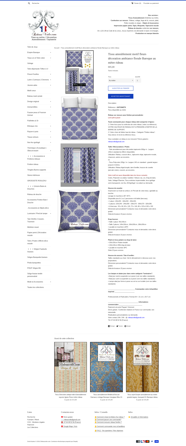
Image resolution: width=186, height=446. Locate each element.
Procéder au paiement (151, 3)
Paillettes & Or (32, 121)
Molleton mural (33, 227)
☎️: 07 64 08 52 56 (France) (71, 422)
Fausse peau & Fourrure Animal (39, 114)
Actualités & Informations (139, 417)
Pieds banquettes (34, 263)
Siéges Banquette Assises (37, 257)
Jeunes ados (39, 85)
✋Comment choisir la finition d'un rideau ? (110, 417)
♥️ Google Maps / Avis (69, 426)
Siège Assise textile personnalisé (34, 275)
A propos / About (33, 419)
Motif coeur (31, 91)
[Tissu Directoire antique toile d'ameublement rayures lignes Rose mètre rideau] (70, 367)
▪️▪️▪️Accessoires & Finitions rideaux (36, 157)
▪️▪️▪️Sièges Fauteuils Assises (37, 250)
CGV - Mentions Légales (36, 422)
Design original (39, 101)
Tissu (109, 77)
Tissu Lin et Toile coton (39, 58)
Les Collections (32, 427)
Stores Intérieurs (33, 175)
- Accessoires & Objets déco (38, 208)
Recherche (31, 417)
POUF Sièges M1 (34, 268)
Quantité (137, 77)
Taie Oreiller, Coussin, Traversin (35, 220)
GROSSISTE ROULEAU (36, 181)
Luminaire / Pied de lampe (39, 213)
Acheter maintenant (120, 96)
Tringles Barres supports (36, 170)
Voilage (30, 63)
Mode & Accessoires (39, 282)
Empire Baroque (39, 52)
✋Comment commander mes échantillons (110, 426)
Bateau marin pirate (34, 96)
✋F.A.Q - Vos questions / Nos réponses (109, 430)
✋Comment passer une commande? (108, 419)
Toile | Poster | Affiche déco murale (37, 242)
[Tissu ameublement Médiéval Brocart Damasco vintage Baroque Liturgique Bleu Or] (106, 367)
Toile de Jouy (32, 47)
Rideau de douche (34, 194)
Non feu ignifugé (39, 142)
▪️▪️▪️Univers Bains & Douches (36, 187)
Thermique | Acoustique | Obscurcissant (39, 149)
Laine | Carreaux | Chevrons (39, 80)
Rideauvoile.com (45, 441)
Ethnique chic (39, 126)
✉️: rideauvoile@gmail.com (70, 419)
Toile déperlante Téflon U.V (37, 69)
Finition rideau (32, 164)
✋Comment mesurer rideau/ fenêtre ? (108, 422)
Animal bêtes (39, 107)
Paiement (30, 425)
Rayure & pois (39, 131)
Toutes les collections (35, 287)
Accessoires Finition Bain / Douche (37, 201)
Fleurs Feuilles (39, 74)
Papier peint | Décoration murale (36, 234)
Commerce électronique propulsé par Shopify (64, 441)
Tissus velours (39, 137)
